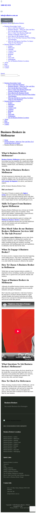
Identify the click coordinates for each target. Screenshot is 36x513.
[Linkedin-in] (14, 408)
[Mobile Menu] (1, 80)
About (6, 62)
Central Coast (12, 51)
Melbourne (11, 48)
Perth (9, 56)
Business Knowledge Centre (12, 26)
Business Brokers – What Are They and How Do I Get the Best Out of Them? (21, 30)
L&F (21, 506)
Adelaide (10, 49)
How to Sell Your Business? (16, 28)
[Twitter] (24, 408)
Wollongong (11, 59)
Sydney (10, 46)
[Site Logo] (12, 23)
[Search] (19, 75)
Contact (6, 67)
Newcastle (11, 57)
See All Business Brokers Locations (18, 61)
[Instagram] (18, 408)
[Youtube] (21, 408)
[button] (3, 73)
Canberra (10, 53)
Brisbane (10, 54)
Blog (5, 64)
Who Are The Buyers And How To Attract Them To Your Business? (20, 42)
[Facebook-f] (11, 408)
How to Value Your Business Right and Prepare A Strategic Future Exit (19, 33)
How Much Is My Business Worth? (18, 36)
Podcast (6, 66)
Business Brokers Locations (12, 44)
